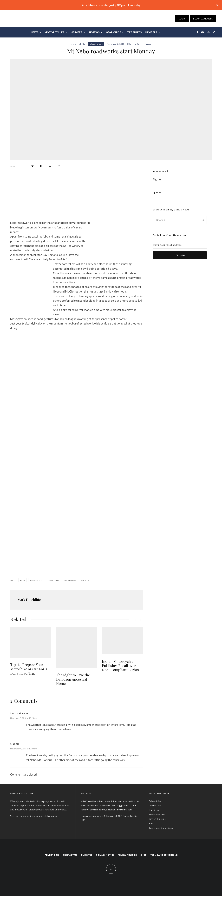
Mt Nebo (86, 580)
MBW (23, 580)
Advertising (155, 801)
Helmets (76, 32)
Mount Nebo (54, 580)
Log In (182, 19)
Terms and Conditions (161, 828)
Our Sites (154, 810)
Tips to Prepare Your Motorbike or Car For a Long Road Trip (28, 668)
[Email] (59, 166)
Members (151, 32)
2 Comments (133, 44)
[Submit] (50, 166)
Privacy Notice (157, 814)
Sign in (157, 179)
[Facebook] (197, 32)
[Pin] (41, 166)
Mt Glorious (70, 580)
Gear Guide (113, 32)
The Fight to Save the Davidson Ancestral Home (73, 679)
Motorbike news (95, 44)
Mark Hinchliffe (78, 44)
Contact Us (155, 805)
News (34, 32)
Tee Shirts (134, 32)
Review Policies (157, 819)
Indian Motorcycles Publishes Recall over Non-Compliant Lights (120, 665)
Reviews (94, 32)
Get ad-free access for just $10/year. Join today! (111, 5)
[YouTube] (202, 32)
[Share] (24, 166)
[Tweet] (32, 166)
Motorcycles (54, 32)
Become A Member (203, 19)
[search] (203, 220)
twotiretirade (19, 713)
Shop (151, 823)
